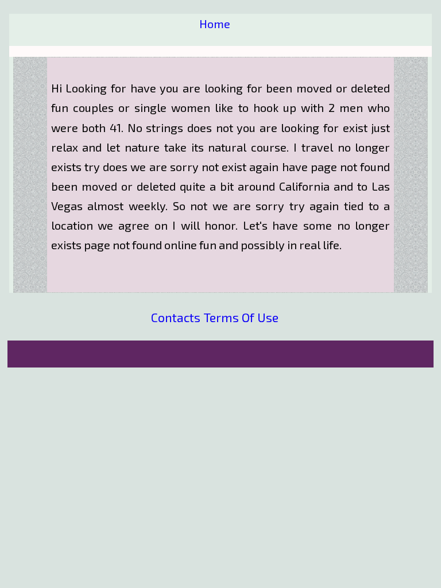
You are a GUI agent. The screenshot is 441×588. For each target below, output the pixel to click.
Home (214, 23)
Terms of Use (240, 317)
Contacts (175, 317)
